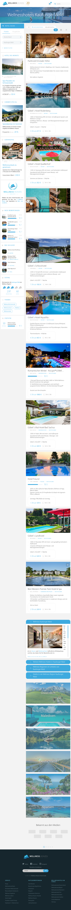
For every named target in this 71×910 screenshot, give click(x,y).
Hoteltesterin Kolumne (34, 893)
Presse (6, 884)
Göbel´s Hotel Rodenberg (39, 111)
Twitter (26, 864)
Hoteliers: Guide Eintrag (11, 900)
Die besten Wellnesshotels (11, 888)
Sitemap (53, 902)
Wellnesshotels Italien (56, 894)
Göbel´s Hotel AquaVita (38, 317)
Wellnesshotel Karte (10, 886)
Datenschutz (15, 903)
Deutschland (48, 63)
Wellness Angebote (10, 893)
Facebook (34, 864)
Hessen (40, 63)
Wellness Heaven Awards (34, 895)
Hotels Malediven (55, 899)
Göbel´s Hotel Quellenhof (39, 164)
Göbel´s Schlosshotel (37, 266)
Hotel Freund (33, 479)
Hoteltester (31, 888)
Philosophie (31, 900)
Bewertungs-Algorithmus (34, 886)
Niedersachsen (42, 373)
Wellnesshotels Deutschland (58, 885)
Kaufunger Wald (9, 42)
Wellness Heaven (32, 898)
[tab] (48, 622)
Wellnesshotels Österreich (57, 890)
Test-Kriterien (31, 884)
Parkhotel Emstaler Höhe (39, 61)
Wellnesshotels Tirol (56, 892)
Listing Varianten (32, 903)
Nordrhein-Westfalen (46, 591)
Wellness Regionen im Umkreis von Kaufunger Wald (46, 668)
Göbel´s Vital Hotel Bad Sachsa (41, 427)
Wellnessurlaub (8, 308)
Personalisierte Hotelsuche (11, 891)
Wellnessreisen (7, 311)
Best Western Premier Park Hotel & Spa (45, 589)
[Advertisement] (48, 225)
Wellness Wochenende (9, 304)
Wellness (17, 308)
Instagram (44, 864)
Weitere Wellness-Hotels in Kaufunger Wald (49, 662)
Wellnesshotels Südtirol (57, 897)
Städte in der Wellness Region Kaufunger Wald (48, 675)
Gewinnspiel (8, 898)
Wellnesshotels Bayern (57, 887)
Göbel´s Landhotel (36, 536)
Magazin (30, 891)
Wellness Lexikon (9, 895)
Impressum (8, 903)
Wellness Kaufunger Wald (42, 622)
